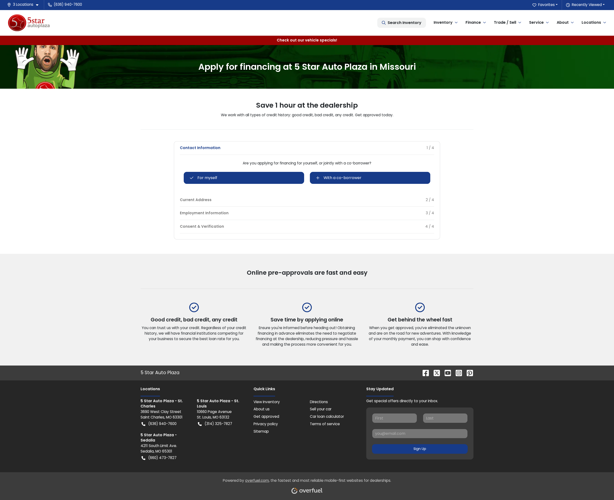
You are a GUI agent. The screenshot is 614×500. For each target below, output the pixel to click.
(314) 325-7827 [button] (218, 423)
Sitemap (261, 431)
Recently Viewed (587, 4)
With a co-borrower (342, 177)
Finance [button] (473, 22)
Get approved (266, 416)
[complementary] (599, 485)
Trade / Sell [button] (505, 22)
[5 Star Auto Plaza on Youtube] (445, 372)
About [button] (563, 22)
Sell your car (320, 409)
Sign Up (419, 448)
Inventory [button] (443, 22)
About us (262, 409)
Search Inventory (404, 22)
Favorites (546, 4)
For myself (207, 177)
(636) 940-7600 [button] (68, 4)
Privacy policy (266, 423)
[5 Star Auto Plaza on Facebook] (423, 372)
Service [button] (536, 22)
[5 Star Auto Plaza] (29, 23)
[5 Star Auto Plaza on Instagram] (456, 372)
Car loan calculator (327, 416)
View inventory (267, 401)
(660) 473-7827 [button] (162, 457)
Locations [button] (591, 22)
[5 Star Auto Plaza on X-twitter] (434, 372)
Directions (319, 401)
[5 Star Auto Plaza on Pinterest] (467, 372)
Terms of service (325, 423)
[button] (24, 4)
